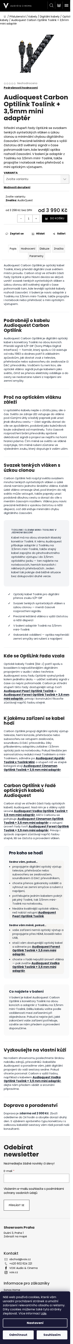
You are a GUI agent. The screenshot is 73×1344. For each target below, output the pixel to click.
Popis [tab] (13, 248)
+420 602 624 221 (20, 1263)
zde (43, 1313)
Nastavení (35, 1323)
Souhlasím (52, 1335)
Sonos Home (12, 1290)
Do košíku (57, 218)
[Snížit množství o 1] (21, 218)
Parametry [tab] (36, 256)
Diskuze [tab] (44, 248)
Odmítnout (18, 1335)
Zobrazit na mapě (15, 1236)
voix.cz (13, 1272)
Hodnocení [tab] (28, 248)
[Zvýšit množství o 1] (36, 218)
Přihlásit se (16, 1205)
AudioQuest (25, 200)
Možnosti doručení (17, 187)
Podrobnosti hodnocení (21, 88)
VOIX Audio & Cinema (23, 1268)
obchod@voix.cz (20, 1259)
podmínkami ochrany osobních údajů (34, 1191)
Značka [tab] (58, 248)
